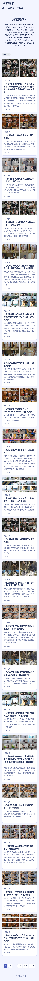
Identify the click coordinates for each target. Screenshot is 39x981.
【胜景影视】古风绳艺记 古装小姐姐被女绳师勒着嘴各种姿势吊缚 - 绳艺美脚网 (19, 317)
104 (25, 966)
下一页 (32, 966)
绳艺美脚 (6, 54)
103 (20, 966)
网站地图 (20, 8)
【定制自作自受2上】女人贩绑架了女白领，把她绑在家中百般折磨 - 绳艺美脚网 (19, 938)
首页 (3, 8)
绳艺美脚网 (9, 3)
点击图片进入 (10, 8)
